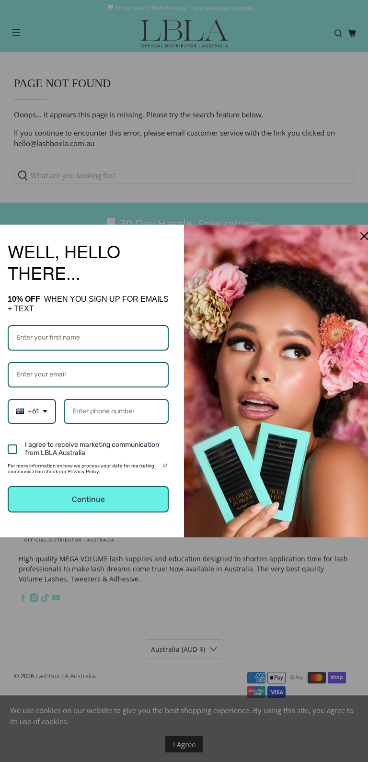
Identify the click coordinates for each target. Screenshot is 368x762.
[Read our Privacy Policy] (165, 467)
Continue (88, 499)
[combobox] (32, 411)
